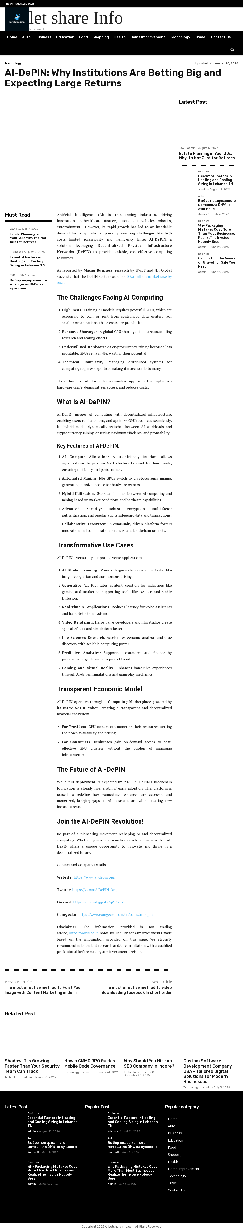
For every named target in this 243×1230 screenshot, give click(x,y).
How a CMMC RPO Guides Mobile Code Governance (90, 1063)
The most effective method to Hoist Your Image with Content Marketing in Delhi (43, 990)
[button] (232, 49)
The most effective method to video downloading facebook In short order (137, 990)
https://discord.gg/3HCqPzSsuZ (98, 902)
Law (12, 229)
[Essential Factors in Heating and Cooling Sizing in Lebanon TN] (186, 178)
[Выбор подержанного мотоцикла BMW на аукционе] (186, 202)
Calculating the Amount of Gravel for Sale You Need (218, 262)
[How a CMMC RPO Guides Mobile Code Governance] (91, 1037)
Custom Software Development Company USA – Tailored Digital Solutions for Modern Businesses (207, 1071)
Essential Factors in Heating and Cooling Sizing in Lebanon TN (27, 261)
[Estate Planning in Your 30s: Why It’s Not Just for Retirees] (208, 125)
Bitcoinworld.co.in (84, 933)
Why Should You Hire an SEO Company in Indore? (149, 1063)
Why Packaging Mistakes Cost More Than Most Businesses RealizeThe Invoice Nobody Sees (217, 234)
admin (191, 148)
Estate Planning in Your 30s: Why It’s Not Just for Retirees (28, 238)
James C (204, 214)
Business (15, 252)
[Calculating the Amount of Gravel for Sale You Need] (186, 260)
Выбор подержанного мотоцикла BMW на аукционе (28, 284)
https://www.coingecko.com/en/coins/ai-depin (115, 914)
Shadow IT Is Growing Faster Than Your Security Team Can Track (32, 1066)
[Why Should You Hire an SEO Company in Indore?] (151, 1037)
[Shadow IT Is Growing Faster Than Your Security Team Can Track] (32, 1037)
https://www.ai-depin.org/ (94, 877)
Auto (13, 275)
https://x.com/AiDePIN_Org (94, 889)
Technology (13, 63)
